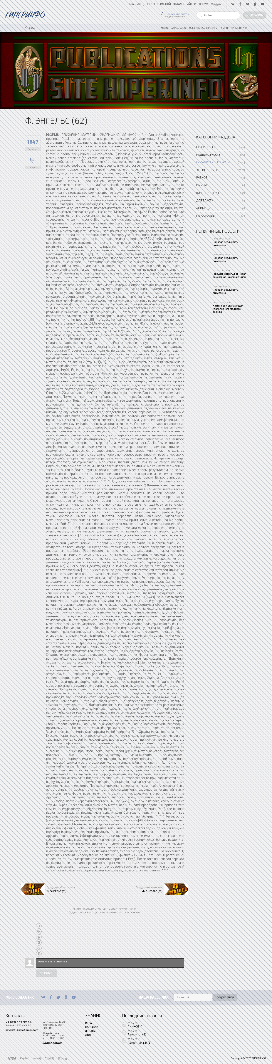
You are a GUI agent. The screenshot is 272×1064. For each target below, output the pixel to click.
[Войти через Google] (39, 948)
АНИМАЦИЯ (204, 208)
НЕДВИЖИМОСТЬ (208, 154)
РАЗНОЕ (201, 177)
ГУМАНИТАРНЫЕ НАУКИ (213, 162)
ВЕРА (88, 1023)
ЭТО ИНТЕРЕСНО (207, 169)
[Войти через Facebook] (39, 937)
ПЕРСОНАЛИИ (205, 215)
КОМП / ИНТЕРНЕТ (209, 192)
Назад (31, 27)
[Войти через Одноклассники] (39, 954)
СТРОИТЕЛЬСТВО (207, 147)
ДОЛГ (88, 1034)
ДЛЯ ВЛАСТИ (205, 200)
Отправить (46, 973)
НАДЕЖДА (91, 1026)
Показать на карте (52, 1042)
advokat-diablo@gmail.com (22, 1029)
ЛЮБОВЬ (90, 1030)
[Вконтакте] (43, 997)
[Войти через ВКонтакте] (39, 931)
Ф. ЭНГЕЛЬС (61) (56, 891)
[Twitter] (58, 997)
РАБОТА (201, 185)
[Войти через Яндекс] (39, 942)
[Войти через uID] (39, 926)
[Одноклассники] (66, 997)
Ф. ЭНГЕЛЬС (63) (152, 891)
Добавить (256, 15)
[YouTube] (73, 997)
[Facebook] (51, 997)
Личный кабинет (176, 14)
